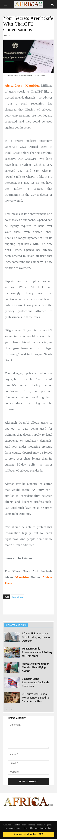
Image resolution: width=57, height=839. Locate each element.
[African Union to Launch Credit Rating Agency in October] (12, 637)
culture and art (10, 828)
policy (24, 825)
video (31, 828)
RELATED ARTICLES (16, 625)
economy (31, 825)
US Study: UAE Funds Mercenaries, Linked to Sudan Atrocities (35, 697)
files (49, 828)
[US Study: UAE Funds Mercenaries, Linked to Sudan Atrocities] (12, 697)
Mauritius (17, 597)
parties (49, 825)
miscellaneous (40, 828)
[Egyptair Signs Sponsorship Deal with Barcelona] (12, 682)
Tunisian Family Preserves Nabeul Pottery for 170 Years (37, 652)
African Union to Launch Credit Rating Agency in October (36, 637)
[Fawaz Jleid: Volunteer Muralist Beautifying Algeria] (12, 667)
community (41, 825)
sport (19, 828)
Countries (7, 825)
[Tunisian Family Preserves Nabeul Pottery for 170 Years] (12, 652)
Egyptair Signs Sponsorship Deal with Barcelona (35, 682)
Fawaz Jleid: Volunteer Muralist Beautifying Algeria (35, 667)
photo (25, 828)
